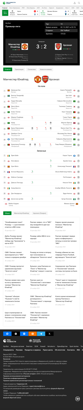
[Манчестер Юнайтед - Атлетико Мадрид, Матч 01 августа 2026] (14, 49)
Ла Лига (44, 8)
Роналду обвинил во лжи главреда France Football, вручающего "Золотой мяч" (65, 254)
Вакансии (6, 359)
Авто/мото (51, 346)
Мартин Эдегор (61, 58)
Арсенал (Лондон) (39, 213)
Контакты (71, 350)
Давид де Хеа (15, 90)
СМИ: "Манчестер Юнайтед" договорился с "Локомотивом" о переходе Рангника (41, 300)
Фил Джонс (15, 161)
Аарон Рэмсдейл (66, 90)
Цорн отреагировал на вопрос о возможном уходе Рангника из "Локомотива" (15, 315)
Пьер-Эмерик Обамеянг (63, 144)
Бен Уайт (69, 95)
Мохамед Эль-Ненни (64, 133)
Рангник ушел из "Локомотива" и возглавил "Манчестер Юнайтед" (40, 282)
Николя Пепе (67, 182)
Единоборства (62, 346)
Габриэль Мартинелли (64, 139)
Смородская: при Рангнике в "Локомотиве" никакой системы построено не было (66, 268)
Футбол (8, 23)
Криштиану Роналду (17, 56)
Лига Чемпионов (14, 8)
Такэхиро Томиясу (65, 106)
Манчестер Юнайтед (14, 45)
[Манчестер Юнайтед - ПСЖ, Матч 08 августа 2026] (15, 49)
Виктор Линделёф (17, 95)
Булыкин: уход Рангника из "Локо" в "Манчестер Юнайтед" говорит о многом (41, 268)
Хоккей (42, 346)
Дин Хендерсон (16, 193)
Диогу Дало (15, 106)
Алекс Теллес (15, 112)
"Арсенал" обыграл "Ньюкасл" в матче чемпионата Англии (12, 298)
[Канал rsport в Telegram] (41, 334)
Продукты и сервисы (33, 350)
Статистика (32, 69)
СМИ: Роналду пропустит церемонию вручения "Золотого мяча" (14, 268)
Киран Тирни (67, 155)
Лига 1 (67, 8)
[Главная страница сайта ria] (3, 3)
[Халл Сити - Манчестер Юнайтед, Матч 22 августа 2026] (19, 49)
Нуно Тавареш (67, 112)
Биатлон (29, 346)
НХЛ (77, 8)
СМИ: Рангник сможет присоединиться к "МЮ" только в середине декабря (15, 254)
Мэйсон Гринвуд (17, 177)
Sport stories (74, 346)
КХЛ (73, 8)
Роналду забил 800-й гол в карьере (40, 237)
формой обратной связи (12, 397)
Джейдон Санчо (16, 133)
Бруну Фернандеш (18, 54)
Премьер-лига (12, 26)
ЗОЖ (36, 346)
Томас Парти (67, 117)
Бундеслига (59, 8)
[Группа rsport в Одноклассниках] (33, 334)
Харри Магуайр (16, 101)
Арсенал (67, 45)
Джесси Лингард (17, 182)
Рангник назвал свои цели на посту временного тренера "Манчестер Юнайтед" (15, 283)
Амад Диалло (16, 188)
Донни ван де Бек (17, 199)
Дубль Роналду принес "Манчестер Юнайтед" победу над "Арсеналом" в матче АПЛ (15, 239)
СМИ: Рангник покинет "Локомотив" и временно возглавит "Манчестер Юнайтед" (39, 316)
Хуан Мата (14, 166)
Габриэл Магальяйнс (64, 101)
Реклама (19, 350)
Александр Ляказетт (65, 166)
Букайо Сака (67, 161)
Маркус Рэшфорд (25, 57)
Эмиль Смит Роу (62, 54)
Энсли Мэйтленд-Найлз (63, 172)
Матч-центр (5, 12)
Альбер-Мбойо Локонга (63, 188)
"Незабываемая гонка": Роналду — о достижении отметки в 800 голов (14, 224)
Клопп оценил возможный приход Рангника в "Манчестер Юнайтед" (65, 298)
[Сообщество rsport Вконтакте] (24, 334)
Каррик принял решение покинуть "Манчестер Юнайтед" (64, 224)
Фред (26, 54)
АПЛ (38, 8)
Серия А (51, 8)
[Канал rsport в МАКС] (7, 334)
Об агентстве (60, 350)
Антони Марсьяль (17, 172)
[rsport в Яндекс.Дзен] (16, 334)
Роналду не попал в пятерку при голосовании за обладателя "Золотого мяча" (41, 254)
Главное (4, 8)
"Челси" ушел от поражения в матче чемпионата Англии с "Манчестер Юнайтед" (66, 282)
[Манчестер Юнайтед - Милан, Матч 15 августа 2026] (18, 49)
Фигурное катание (17, 346)
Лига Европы (31, 8)
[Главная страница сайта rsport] (14, 3)
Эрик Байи (14, 155)
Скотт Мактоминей (17, 139)
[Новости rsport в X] (49, 334)
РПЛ (23, 8)
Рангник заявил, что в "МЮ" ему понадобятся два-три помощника (40, 224)
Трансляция (19, 69)
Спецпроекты (8, 350)
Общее (7, 213)
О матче (8, 69)
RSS (78, 350)
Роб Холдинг (67, 177)
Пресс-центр (48, 350)
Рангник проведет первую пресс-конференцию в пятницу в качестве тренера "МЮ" (66, 239)
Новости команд (46, 69)
